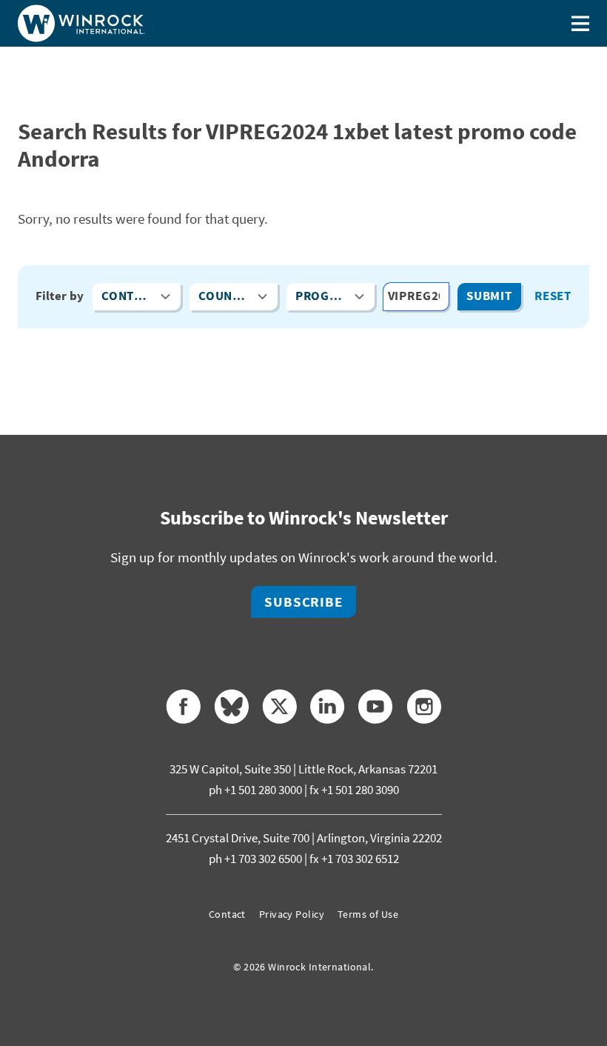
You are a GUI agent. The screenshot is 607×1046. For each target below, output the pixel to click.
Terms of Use (368, 914)
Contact (227, 914)
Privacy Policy (291, 914)
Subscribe (303, 601)
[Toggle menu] (580, 23)
